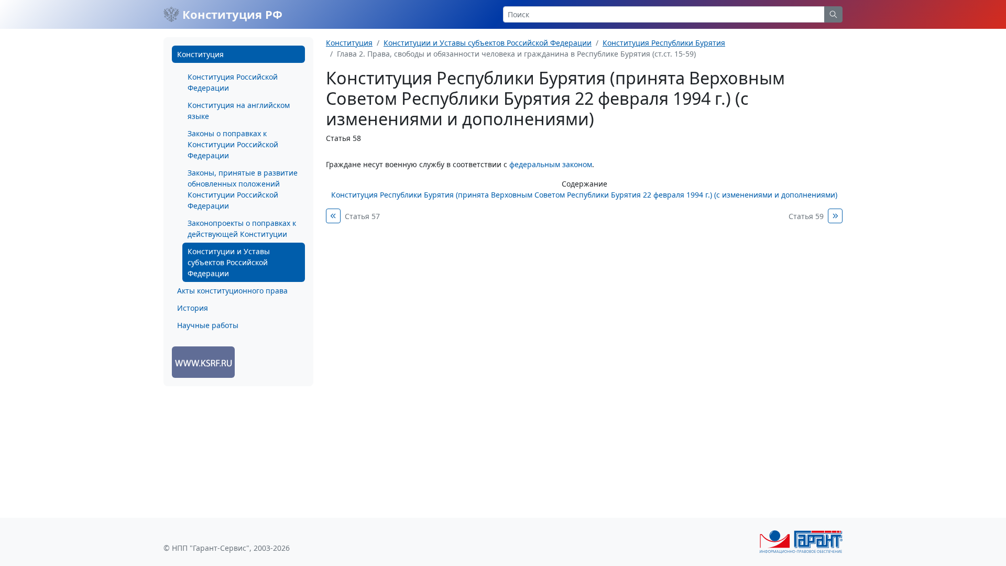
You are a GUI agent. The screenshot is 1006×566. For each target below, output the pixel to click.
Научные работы (207, 325)
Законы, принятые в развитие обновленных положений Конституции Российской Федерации (243, 189)
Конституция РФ (230, 14)
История (192, 308)
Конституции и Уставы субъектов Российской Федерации (229, 262)
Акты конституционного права (232, 291)
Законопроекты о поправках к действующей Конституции (242, 228)
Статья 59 (806, 216)
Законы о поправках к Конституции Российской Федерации (233, 144)
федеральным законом (550, 164)
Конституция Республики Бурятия (664, 43)
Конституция (200, 54)
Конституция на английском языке (239, 110)
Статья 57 (362, 216)
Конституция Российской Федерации (233, 82)
